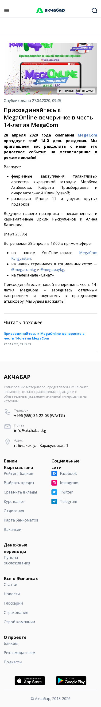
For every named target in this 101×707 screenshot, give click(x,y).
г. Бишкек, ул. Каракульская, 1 (41, 445)
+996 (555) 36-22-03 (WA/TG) (39, 415)
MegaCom (87, 135)
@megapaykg (52, 269)
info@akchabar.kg (30, 430)
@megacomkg (23, 269)
